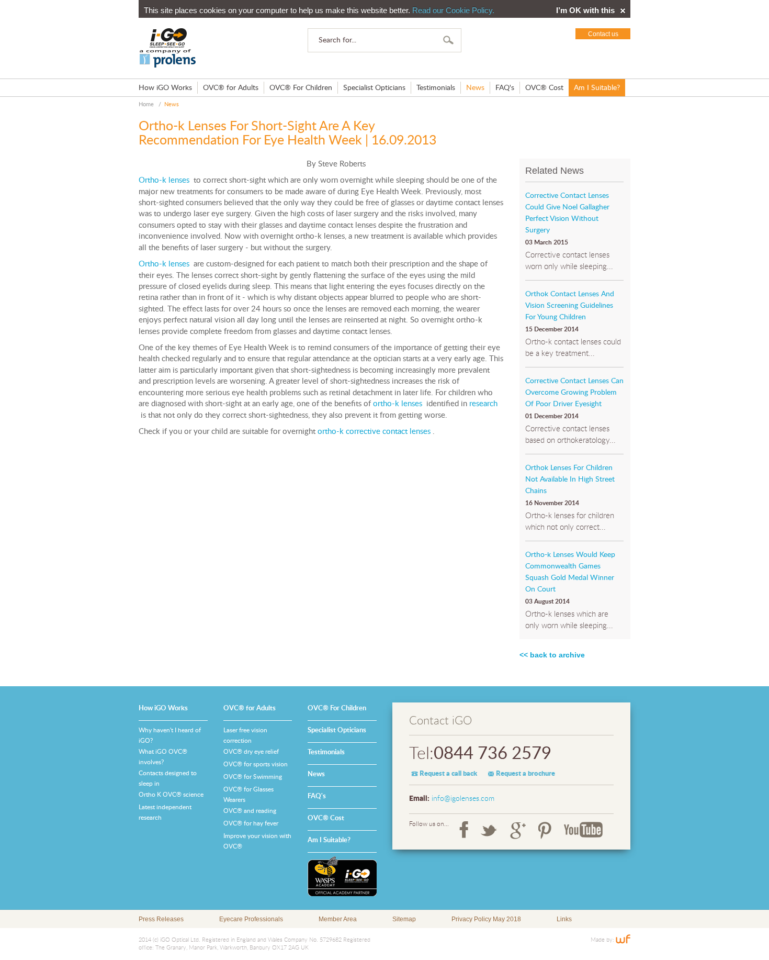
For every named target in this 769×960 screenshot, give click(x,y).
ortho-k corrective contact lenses (373, 432)
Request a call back (448, 774)
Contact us (603, 34)
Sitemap (404, 919)
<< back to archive (552, 655)
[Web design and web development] (623, 940)
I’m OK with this (585, 10)
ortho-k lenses (397, 404)
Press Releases (161, 919)
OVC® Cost (544, 88)
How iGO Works (165, 88)
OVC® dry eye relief (251, 752)
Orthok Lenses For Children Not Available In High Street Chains (570, 479)
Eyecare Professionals (251, 919)
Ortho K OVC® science (171, 794)
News (475, 88)
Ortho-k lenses (164, 180)
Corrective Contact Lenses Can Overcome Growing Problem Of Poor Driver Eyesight (574, 392)
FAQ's (504, 88)
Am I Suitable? (597, 88)
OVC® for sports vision (255, 764)
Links (564, 919)
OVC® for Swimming (252, 777)
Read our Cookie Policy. (453, 10)
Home (146, 104)
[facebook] (463, 830)
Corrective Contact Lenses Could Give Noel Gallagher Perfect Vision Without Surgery (567, 213)
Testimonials (435, 88)
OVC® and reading (249, 811)
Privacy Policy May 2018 (486, 919)
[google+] (518, 830)
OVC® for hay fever (250, 823)
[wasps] (342, 876)
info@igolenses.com (463, 798)
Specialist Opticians (374, 88)
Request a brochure (525, 774)
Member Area (338, 919)
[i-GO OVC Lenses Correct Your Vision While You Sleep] (168, 48)
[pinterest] (544, 830)
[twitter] (489, 830)
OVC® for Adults (230, 88)
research (483, 404)
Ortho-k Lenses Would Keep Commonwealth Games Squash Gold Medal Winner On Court (570, 572)
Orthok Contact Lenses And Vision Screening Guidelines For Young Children (569, 306)
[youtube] (583, 830)
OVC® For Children (300, 88)
